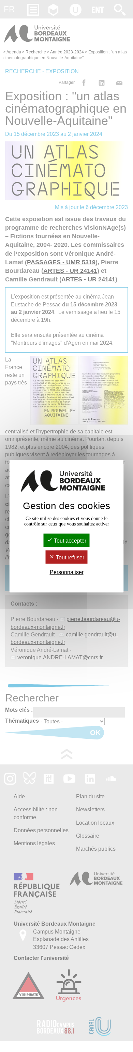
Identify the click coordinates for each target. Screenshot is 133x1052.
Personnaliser (67, 572)
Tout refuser (69, 557)
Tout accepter (69, 540)
